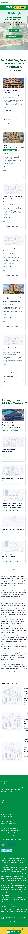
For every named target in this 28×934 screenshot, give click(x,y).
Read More (10, 163)
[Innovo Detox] (13, 137)
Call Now (15, 30)
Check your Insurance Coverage (14, 36)
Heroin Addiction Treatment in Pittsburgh (10, 832)
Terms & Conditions (5, 921)
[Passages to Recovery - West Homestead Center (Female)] (13, 495)
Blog (2, 802)
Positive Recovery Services (12, 248)
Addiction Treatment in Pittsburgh (8, 823)
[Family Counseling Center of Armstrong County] (13, 415)
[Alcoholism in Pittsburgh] (12, 695)
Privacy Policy (13, 921)
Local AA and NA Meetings (6, 809)
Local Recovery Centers (6, 812)
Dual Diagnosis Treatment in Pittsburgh (9, 825)
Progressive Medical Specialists (13, 478)
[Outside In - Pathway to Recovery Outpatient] (13, 546)
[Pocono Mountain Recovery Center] (13, 340)
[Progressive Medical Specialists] (13, 470)
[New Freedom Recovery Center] (13, 521)
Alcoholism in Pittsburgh (6, 814)
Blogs (2, 795)
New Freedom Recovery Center (13, 530)
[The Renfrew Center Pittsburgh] (13, 83)
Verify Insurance (4, 798)
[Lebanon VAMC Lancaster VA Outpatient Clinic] (13, 189)
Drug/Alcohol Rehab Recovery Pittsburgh (10, 828)
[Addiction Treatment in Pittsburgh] (12, 752)
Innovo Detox (7, 145)
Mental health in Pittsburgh (6, 821)
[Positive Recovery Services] (13, 240)
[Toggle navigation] (25, 2)
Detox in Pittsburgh (5, 819)
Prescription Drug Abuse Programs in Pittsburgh (11, 835)
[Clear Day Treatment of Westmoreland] (13, 441)
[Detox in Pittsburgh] (12, 721)
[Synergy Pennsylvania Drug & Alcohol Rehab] (13, 289)
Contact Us (3, 800)
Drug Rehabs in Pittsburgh (6, 816)
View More (14, 390)
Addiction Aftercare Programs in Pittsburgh (10, 830)
